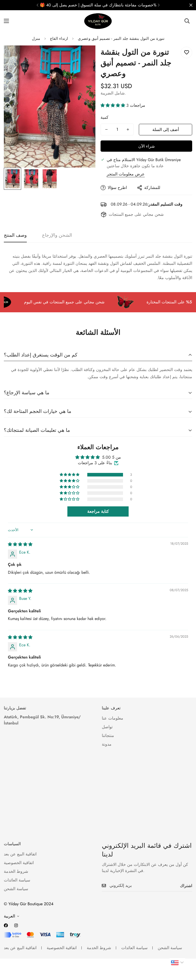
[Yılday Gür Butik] (98, 21)
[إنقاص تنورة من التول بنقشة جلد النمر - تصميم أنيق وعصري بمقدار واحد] (106, 129)
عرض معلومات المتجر (126, 174)
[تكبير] (84, 56)
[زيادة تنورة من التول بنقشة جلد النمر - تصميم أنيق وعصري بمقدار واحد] (127, 129)
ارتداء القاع (59, 38)
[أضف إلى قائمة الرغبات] (186, 52)
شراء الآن (146, 146)
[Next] (158, 5)
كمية (104, 117)
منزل (36, 38)
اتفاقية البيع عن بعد (20, 854)
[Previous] (37, 5)
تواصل (107, 727)
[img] (20, 544)
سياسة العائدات (17, 880)
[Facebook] (6, 925)
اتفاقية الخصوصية (19, 863)
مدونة (107, 744)
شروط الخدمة (16, 871)
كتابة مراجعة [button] (98, 511)
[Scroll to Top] (186, 950)
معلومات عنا (112, 718)
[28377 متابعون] (16, 925)
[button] (113, 105)
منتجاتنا (108, 735)
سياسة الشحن (16, 889)
